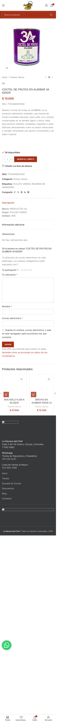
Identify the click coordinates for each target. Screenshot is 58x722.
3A (3, 83)
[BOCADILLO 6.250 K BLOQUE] (14, 386)
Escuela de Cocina (11, 483)
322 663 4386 (9, 467)
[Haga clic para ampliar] (7, 68)
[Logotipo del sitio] (28, 5)
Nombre (7, 306)
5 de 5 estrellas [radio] (31, 270)
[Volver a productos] (49, 77)
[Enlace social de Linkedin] (25, 192)
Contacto (7, 498)
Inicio (4, 77)
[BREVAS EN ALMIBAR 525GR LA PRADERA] (42, 386)
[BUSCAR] (51, 14)
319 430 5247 (9, 459)
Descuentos (8, 488)
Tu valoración (10, 274)
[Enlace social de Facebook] (14, 192)
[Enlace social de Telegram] (28, 192)
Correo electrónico (12, 318)
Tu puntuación (10, 270)
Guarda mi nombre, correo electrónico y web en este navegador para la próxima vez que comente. (26, 334)
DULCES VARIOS (21, 184)
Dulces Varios (17, 77)
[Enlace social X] (18, 192)
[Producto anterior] (45, 77)
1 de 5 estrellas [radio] (22, 270)
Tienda (5, 478)
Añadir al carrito (25, 159)
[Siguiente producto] (52, 77)
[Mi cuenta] (46, 5)
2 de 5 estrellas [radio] (24, 270)
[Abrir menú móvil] (3, 5)
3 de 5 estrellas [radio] (27, 270)
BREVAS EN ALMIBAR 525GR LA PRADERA (42, 403)
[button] (6, 394)
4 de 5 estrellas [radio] (29, 270)
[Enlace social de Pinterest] (21, 192)
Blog (4, 493)
